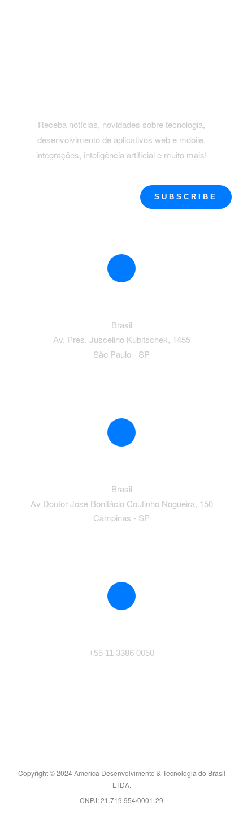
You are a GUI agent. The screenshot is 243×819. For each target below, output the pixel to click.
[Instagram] (145, 752)
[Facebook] (97, 752)
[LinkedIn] (121, 752)
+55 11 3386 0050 (121, 653)
